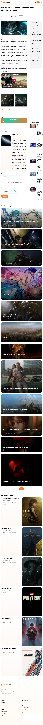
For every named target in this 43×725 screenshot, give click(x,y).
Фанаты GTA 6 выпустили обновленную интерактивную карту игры (21, 388)
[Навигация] (41, 2)
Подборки (3, 704)
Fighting (33, 63)
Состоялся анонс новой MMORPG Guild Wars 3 (15, 409)
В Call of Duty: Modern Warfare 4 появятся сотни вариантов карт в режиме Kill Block (20, 315)
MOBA (38, 57)
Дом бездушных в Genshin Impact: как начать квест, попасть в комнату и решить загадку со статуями (40, 192)
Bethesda (8, 109)
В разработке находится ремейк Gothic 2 (14, 354)
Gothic (9, 356)
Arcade (33, 34)
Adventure (13, 109)
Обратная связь (27, 707)
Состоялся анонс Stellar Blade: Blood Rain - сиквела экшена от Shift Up (20, 430)
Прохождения (40, 199)
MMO (33, 45)
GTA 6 (9, 297)
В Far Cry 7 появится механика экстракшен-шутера (16, 337)
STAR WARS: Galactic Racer (9, 648)
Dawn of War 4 (10, 263)
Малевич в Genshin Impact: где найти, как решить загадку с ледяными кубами (39, 163)
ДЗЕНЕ (6, 121)
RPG (33, 51)
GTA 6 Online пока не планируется (12, 295)
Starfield (21, 16)
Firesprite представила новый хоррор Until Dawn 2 (16, 481)
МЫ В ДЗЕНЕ (26, 700)
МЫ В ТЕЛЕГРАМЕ (27, 705)
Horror (38, 45)
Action (33, 28)
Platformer (38, 40)
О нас (24, 709)
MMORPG (38, 34)
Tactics (38, 51)
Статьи (2, 709)
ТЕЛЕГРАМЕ (23, 121)
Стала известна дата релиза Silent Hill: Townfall (15, 447)
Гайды (38, 139)
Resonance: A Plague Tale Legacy (10, 498)
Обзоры (3, 713)
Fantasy (33, 57)
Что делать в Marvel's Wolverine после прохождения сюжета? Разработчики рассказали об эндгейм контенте (19, 243)
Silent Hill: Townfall (6, 618)
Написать (5, 196)
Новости (5, 225)
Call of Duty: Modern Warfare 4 (12, 318)
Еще (21, 488)
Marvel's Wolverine (11, 246)
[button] (35, 2)
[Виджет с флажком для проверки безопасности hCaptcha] (9, 191)
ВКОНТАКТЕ (13, 121)
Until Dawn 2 (10, 483)
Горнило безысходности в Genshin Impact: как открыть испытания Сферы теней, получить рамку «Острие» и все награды (40, 149)
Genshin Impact (40, 157)
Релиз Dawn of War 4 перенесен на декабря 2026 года (17, 261)
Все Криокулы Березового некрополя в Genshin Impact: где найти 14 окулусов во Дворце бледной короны (40, 177)
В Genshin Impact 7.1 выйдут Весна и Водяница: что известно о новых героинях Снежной (21, 222)
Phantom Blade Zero (7, 558)
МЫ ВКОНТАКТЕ (27, 702)
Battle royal (38, 64)
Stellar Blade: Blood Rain (11, 433)
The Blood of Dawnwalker (8, 528)
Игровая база (4, 702)
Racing (38, 28)
